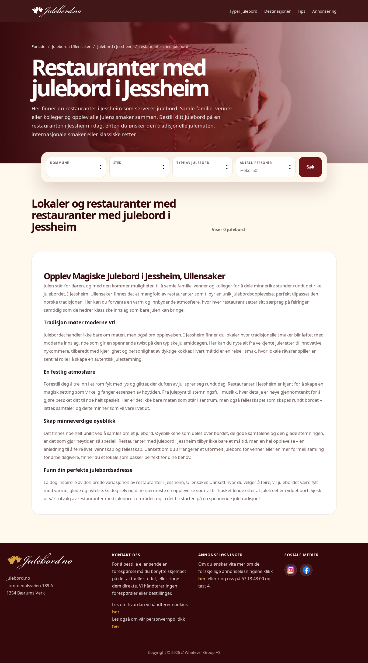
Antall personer (256, 163)
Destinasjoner (277, 11)
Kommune (59, 163)
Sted (117, 163)
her (115, 612)
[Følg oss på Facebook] (306, 570)
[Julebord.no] (56, 11)
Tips (301, 11)
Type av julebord (193, 163)
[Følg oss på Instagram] (290, 570)
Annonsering (324, 11)
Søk (310, 167)
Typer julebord (243, 11)
